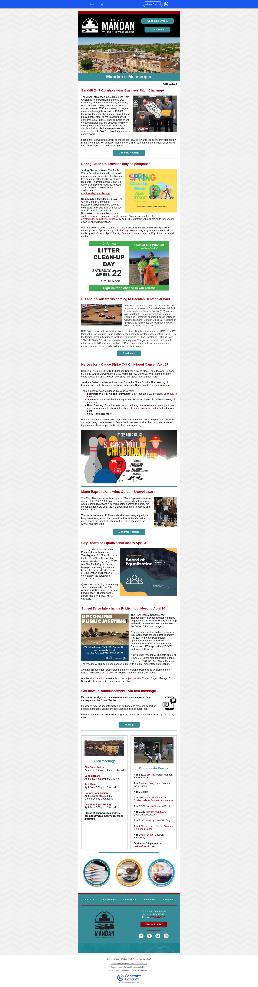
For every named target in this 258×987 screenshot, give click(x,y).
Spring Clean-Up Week (94, 170)
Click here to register (140, 408)
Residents (149, 899)
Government (129, 899)
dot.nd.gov (107, 672)
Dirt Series (147, 835)
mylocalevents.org (144, 846)
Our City (90, 899)
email (99, 681)
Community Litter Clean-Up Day (99, 199)
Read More (129, 353)
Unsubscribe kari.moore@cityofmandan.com (129, 964)
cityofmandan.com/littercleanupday (99, 219)
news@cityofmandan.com (123, 970)
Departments (108, 899)
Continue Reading (129, 152)
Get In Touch (153, 924)
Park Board (91, 784)
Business (168, 899)
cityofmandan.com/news (130, 233)
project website (133, 678)
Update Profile (116, 967)
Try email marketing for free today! (129, 982)
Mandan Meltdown (155, 812)
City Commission (94, 767)
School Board (92, 776)
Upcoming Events (157, 21)
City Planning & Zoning (98, 804)
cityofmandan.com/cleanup (95, 193)
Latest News (157, 29)
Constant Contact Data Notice (135, 967)
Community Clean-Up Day (156, 820)
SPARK (151, 774)
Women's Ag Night (151, 783)
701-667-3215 (157, 917)
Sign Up (129, 724)
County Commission (96, 793)
